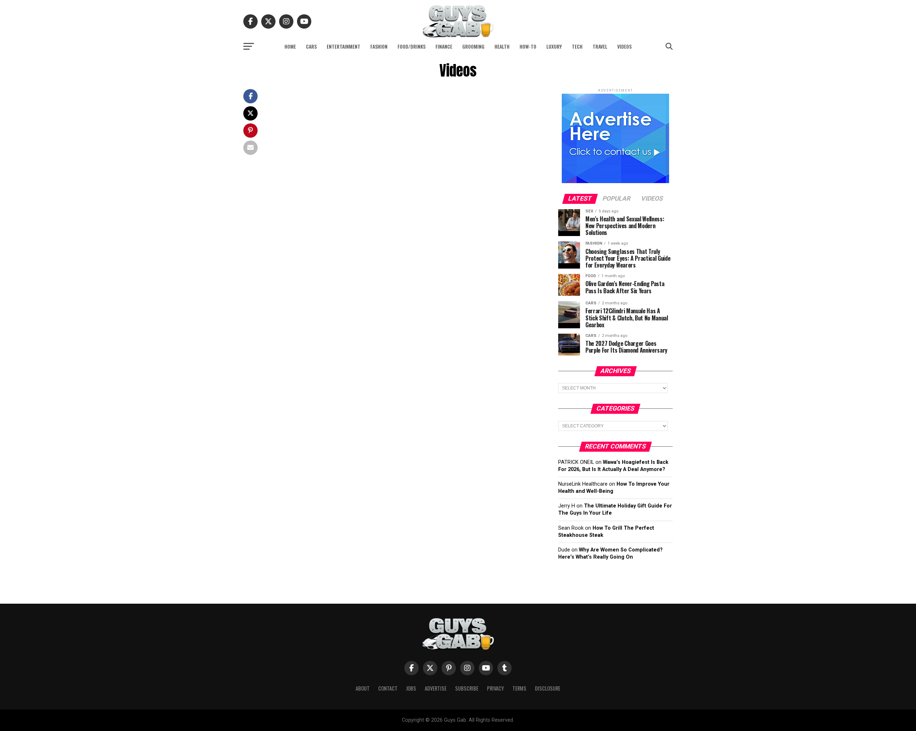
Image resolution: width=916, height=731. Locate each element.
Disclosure (547, 688)
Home (290, 46)
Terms (519, 688)
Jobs (411, 688)
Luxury (554, 46)
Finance (443, 46)
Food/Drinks (411, 46)
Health (502, 46)
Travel (600, 46)
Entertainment (343, 46)
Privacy (495, 688)
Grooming (473, 46)
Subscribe (466, 688)
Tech (577, 46)
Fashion (379, 46)
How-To (528, 46)
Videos (624, 46)
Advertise (436, 688)
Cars (311, 46)
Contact (388, 688)
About (363, 688)
